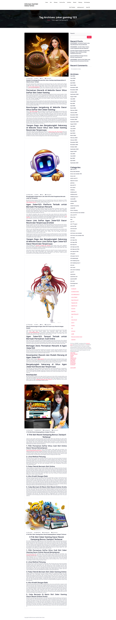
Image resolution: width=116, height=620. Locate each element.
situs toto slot (74, 319)
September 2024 (74, 121)
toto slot (72, 281)
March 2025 (73, 108)
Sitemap (55, 2)
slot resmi (72, 267)
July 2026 (72, 76)
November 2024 (74, 117)
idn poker (72, 355)
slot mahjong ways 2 (75, 262)
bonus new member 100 (76, 173)
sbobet (72, 203)
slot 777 (72, 221)
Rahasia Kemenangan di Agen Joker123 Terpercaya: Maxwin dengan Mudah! (44, 327)
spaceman (72, 274)
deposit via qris (74, 180)
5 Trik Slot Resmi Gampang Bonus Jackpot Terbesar (40, 432)
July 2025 (72, 98)
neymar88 (72, 199)
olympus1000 (73, 201)
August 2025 (73, 96)
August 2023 (73, 151)
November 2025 (74, 89)
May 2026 (72, 80)
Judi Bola (69, 2)
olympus (73, 325)
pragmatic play (73, 358)
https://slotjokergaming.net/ (34, 86)
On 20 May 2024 (29, 430)
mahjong (72, 189)
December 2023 (74, 142)
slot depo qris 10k (74, 246)
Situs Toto (72, 217)
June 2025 (72, 101)
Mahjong (80, 2)
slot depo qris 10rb (74, 249)
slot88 (72, 333)
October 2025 (73, 92)
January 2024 (73, 140)
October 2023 (73, 146)
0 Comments (48, 78)
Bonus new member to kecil (76, 336)
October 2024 (73, 119)
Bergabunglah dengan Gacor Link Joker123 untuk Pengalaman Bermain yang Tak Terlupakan (45, 197)
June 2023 (72, 156)
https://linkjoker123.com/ (31, 202)
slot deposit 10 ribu (75, 291)
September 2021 (74, 162)
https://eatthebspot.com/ (31, 554)
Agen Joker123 (41, 359)
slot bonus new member (76, 233)
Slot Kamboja (87, 2)
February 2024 (73, 137)
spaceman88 (73, 278)
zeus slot (72, 285)
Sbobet (74, 2)
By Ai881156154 (38, 430)
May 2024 (72, 130)
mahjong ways (73, 194)
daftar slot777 (74, 178)
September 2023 (74, 149)
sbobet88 (72, 208)
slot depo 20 (72, 361)
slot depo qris (73, 359)
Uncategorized (47, 430)
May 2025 (72, 103)
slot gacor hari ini (74, 256)
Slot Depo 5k (73, 244)
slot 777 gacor (73, 224)
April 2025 (72, 105)
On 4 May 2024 (29, 532)
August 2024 (73, 124)
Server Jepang (74, 210)
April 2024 (72, 133)
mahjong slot (73, 192)
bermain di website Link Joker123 (43, 245)
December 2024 (74, 114)
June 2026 (73, 78)
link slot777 (73, 185)
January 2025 (73, 112)
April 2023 (72, 160)
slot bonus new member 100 (77, 235)
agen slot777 (73, 169)
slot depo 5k (73, 288)
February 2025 (73, 110)
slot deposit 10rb (74, 251)
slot (72, 317)
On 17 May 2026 (29, 324)
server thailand (74, 297)
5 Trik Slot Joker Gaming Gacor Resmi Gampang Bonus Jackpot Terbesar (46, 534)
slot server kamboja (75, 269)
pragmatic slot (74, 305)
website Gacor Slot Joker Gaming (55, 131)
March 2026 (73, 85)
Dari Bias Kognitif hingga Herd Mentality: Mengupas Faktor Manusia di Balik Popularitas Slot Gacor (80, 52)
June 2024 (73, 128)
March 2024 (73, 135)
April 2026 (72, 82)
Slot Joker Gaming (33, 111)
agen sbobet (72, 352)
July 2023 (72, 153)
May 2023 (72, 158)
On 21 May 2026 (29, 78)
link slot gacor (73, 363)
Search (72, 33)
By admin (36, 78)
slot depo (72, 237)
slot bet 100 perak (73, 354)
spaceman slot (73, 276)
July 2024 (72, 126)
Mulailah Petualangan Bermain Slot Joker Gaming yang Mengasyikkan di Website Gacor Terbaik (46, 81)
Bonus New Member (75, 171)
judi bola (72, 183)
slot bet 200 (73, 226)
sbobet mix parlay (74, 205)
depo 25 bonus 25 (74, 300)
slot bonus (72, 230)
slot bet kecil (73, 228)
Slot (51, 2)
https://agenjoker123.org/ (34, 332)
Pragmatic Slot (74, 302)
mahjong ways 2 (80, 7)
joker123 (88, 7)
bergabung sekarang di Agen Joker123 (44, 379)
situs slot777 (73, 215)
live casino (72, 187)
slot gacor (72, 253)
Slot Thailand (72, 7)
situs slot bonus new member (77, 212)
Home (46, 2)
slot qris (72, 265)
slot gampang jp (74, 258)
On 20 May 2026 (29, 194)
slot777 (72, 272)
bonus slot (72, 176)
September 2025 (74, 94)
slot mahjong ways (74, 260)
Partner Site (62, 2)
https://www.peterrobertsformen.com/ (34, 450)
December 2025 (74, 87)
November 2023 (74, 144)
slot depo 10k (73, 240)
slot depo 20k (73, 242)
